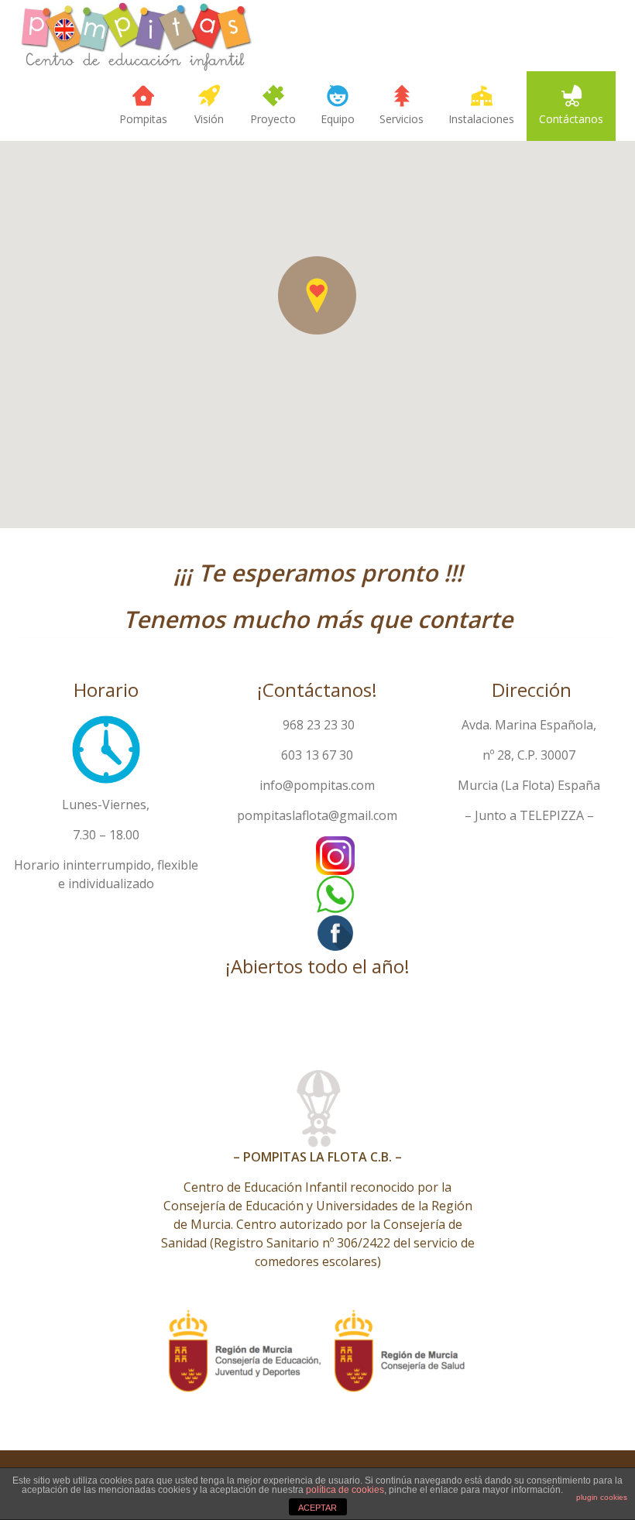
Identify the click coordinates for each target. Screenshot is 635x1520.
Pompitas (143, 119)
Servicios (401, 119)
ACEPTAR (317, 1507)
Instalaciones (481, 119)
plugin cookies (601, 1497)
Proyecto (273, 119)
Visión (209, 119)
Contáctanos (571, 119)
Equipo (338, 119)
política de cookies (345, 1489)
